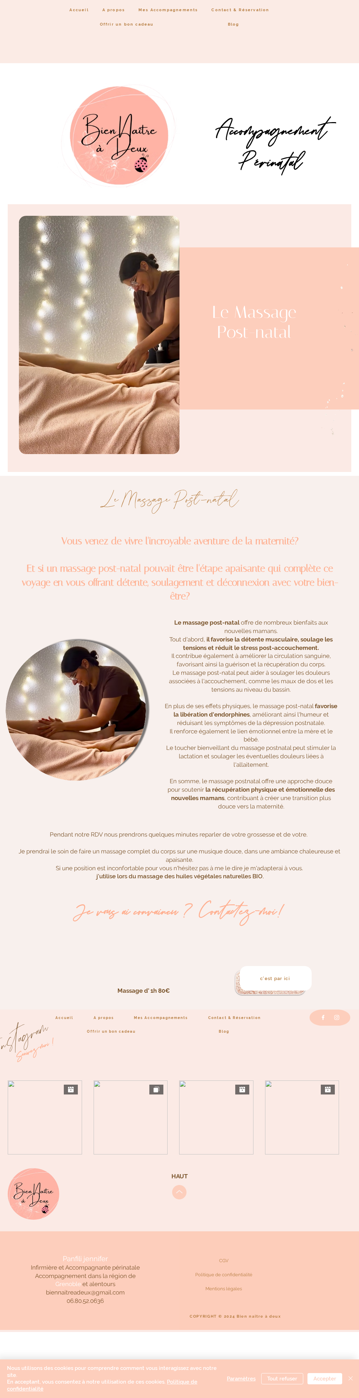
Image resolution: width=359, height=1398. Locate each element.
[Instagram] (336, 1017)
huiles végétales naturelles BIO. (220, 876)
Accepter (324, 1379)
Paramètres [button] (241, 1379)
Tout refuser (282, 1379)
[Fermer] (350, 1378)
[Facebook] (323, 1017)
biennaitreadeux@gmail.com (85, 1292)
